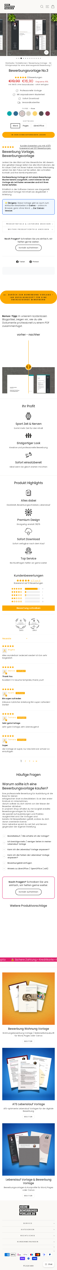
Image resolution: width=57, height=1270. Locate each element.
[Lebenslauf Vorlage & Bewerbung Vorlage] (28, 1149)
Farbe (28, 109)
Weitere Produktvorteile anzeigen (28, 229)
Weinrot (47, 113)
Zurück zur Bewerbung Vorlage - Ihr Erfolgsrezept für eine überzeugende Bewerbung (30, 297)
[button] (21, 77)
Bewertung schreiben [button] (29, 608)
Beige (28, 113)
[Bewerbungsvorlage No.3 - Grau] (20, 946)
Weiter (28, 1041)
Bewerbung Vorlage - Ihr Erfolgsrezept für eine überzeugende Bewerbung (29, 64)
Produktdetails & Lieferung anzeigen (28, 224)
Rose (22, 113)
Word (15, 126)
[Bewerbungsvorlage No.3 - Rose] (11, 946)
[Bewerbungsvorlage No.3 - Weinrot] (12, 948)
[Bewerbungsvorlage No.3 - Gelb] (17, 946)
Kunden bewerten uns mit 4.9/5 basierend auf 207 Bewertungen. (35, 147)
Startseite (9, 63)
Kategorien (27, 1229)
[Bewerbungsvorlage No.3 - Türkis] (5, 946)
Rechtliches (28, 1236)
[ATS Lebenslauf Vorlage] (28, 1074)
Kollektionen (21, 63)
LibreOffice (39, 126)
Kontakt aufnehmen (28, 248)
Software (28, 121)
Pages (26, 126)
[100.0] (21, 623)
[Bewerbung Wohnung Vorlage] (28, 998)
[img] (8, 646)
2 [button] (25, 761)
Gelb (35, 113)
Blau (15, 113)
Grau (41, 113)
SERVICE (27, 1223)
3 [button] (29, 761)
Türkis (9, 113)
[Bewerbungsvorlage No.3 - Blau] (8, 946)
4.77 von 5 (35, 580)
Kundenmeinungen (27, 1242)
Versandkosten (28, 84)
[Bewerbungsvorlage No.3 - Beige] (14, 946)
